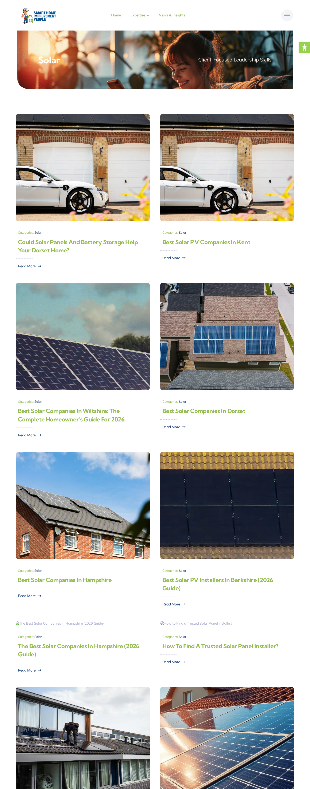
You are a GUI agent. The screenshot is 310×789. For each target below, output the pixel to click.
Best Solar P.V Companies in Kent (206, 242)
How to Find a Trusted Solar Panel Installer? (220, 646)
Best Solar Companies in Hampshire (65, 580)
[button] (304, 47)
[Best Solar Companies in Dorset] (227, 285)
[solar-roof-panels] (227, 689)
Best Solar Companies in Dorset (203, 410)
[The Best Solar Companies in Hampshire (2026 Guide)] (60, 623)
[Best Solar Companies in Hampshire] (83, 454)
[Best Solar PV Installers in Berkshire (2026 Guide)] (227, 454)
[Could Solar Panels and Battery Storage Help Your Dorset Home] (83, 116)
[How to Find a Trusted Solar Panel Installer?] (196, 623)
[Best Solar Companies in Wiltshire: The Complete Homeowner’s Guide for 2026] (83, 285)
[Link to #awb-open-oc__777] (287, 15)
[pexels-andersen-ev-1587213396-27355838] (227, 116)
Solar (38, 233)
